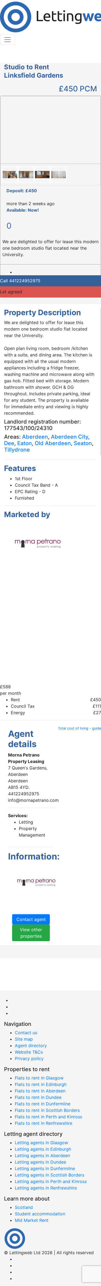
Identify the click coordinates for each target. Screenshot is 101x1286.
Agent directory (31, 1045)
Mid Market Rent (31, 1220)
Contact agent (31, 919)
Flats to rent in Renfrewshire (43, 1123)
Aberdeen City (69, 437)
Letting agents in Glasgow (41, 1142)
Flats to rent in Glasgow (39, 1078)
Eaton (24, 443)
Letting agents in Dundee (40, 1162)
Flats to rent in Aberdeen (40, 1091)
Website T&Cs (29, 1052)
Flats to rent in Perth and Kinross (48, 1116)
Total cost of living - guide (79, 728)
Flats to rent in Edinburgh (41, 1084)
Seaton (83, 443)
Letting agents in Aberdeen (42, 1155)
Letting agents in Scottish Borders (49, 1175)
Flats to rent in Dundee (38, 1097)
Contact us (26, 1032)
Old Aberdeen (53, 443)
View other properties (31, 933)
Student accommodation (40, 1213)
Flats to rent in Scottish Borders (47, 1110)
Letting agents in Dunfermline (45, 1168)
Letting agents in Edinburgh (43, 1149)
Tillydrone (17, 449)
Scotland (24, 1207)
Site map (24, 1039)
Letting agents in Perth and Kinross (51, 1181)
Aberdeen (35, 437)
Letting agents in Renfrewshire (46, 1188)
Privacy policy (29, 1058)
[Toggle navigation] (7, 39)
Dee (9, 443)
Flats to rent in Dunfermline (42, 1103)
